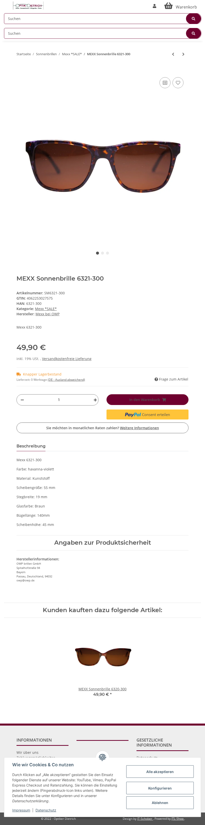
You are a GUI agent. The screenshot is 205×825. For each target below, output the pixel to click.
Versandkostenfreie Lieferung (67, 358)
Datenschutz (46, 810)
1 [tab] (97, 253)
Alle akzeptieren (160, 772)
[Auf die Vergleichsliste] (165, 82)
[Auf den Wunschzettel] (178, 82)
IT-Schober (145, 819)
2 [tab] (102, 253)
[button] (154, 6)
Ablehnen (160, 803)
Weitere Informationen (139, 427)
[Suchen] (193, 18)
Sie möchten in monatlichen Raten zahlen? (102, 427)
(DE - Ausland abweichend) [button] (66, 380)
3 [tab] (107, 253)
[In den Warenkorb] (20, 68)
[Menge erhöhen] (94, 400)
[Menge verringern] (22, 400)
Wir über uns (27, 752)
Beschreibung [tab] (31, 446)
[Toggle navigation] (6, 3)
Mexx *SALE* (46, 308)
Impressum (21, 810)
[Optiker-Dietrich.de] (28, 5)
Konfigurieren (160, 788)
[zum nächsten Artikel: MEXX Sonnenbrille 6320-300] (183, 54)
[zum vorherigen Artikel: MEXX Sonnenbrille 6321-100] (173, 54)
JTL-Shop (178, 819)
